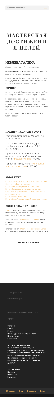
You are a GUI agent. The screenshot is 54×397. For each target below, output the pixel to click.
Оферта (10, 318)
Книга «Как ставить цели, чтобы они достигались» (26, 181)
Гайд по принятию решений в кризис (23, 355)
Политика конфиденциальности (21, 312)
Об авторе (10, 391)
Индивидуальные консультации (21, 333)
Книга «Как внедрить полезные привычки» (23, 189)
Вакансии (11, 377)
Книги (10, 328)
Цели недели (13, 336)
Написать (11, 372)
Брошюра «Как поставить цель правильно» (26, 352)
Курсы (10, 331)
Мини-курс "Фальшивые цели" (20, 347)
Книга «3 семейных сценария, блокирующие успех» (26, 199)
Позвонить (12, 374)
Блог (21, 391)
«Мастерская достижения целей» (25, 165)
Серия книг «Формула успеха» (17, 184)
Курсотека (12, 338)
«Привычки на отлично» (29, 219)
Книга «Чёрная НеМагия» (16, 197)
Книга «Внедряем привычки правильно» (22, 186)
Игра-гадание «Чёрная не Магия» (22, 358)
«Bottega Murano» (22, 158)
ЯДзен (8, 210)
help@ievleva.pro (14, 298)
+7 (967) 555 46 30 (14, 292)
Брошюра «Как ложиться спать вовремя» (25, 350)
